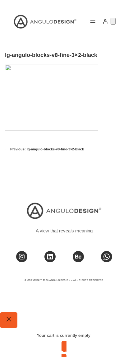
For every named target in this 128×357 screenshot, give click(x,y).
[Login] (105, 21)
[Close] (8, 319)
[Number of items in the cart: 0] (113, 21)
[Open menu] (93, 21)
